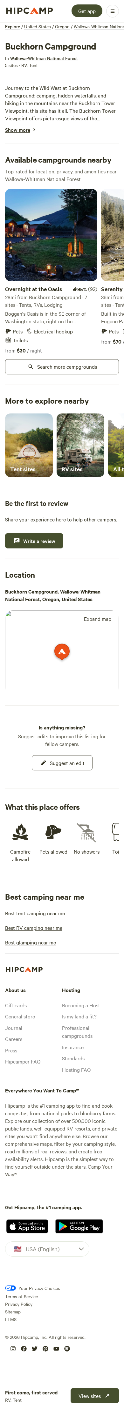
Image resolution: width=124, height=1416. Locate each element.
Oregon (62, 26)
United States (37, 26)
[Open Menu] (113, 11)
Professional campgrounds (77, 1031)
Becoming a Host (81, 1005)
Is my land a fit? (79, 1016)
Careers (13, 1038)
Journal (13, 1027)
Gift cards (16, 1005)
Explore (12, 26)
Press (11, 1050)
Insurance (73, 1047)
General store (20, 1016)
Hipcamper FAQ (22, 1061)
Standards (73, 1058)
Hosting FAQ (76, 1069)
